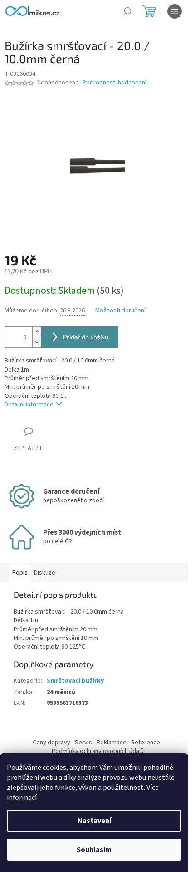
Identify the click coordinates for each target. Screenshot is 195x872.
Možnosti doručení (120, 311)
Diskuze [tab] (44, 572)
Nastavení (94, 821)
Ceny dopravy (51, 742)
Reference (145, 742)
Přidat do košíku (85, 337)
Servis (83, 742)
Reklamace (112, 742)
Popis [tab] (20, 572)
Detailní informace (29, 404)
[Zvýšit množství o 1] (36, 332)
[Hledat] (127, 11)
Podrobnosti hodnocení (114, 83)
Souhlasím (94, 850)
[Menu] (175, 11)
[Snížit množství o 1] (36, 342)
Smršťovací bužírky (75, 680)
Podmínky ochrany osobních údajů (98, 751)
